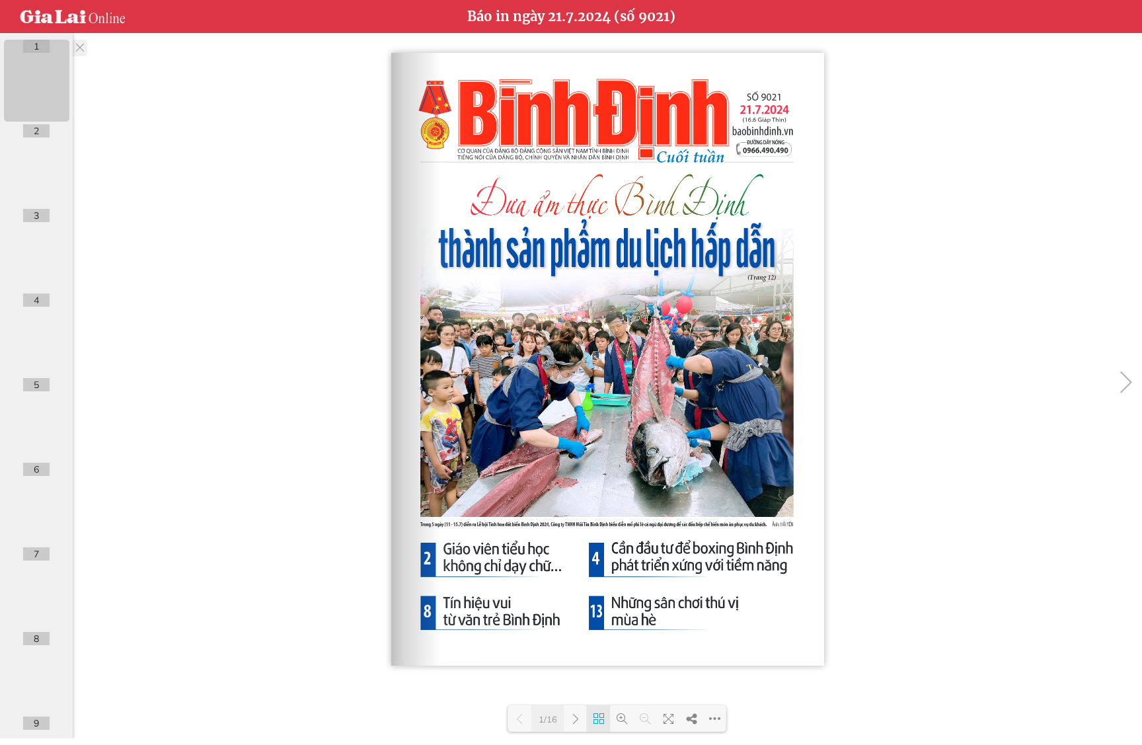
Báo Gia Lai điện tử (73, 16)
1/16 (548, 719)
